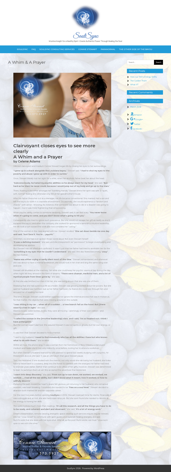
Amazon (138, 115)
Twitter (137, 124)
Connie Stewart (87, 49)
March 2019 (135, 107)
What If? (134, 84)
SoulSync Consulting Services (57, 49)
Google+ (139, 119)
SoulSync (85, 36)
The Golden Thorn (138, 81)
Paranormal (108, 49)
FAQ (34, 49)
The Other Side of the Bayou (135, 49)
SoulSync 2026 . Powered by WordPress (85, 468)
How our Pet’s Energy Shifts (143, 77)
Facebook (137, 129)
